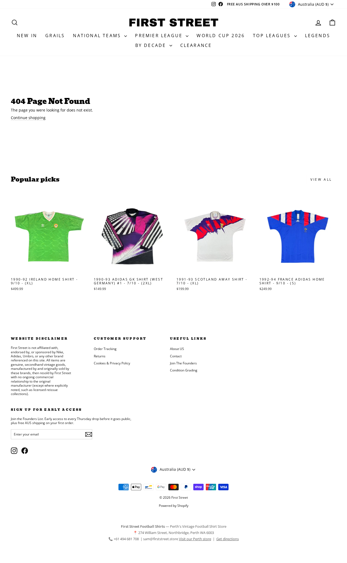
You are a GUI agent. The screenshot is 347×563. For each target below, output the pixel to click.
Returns (99, 356)
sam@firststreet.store (160, 538)
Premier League (159, 36)
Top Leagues (273, 36)
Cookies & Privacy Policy (112, 363)
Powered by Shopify (173, 505)
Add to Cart (49, 269)
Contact (176, 356)
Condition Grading (183, 370)
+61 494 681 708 (127, 538)
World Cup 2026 (221, 36)
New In (27, 36)
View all (321, 179)
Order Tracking (105, 348)
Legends (317, 36)
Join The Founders (183, 363)
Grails (55, 36)
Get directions (227, 538)
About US (177, 348)
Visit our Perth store (195, 538)
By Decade (151, 45)
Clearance (196, 45)
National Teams (98, 36)
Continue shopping (28, 117)
